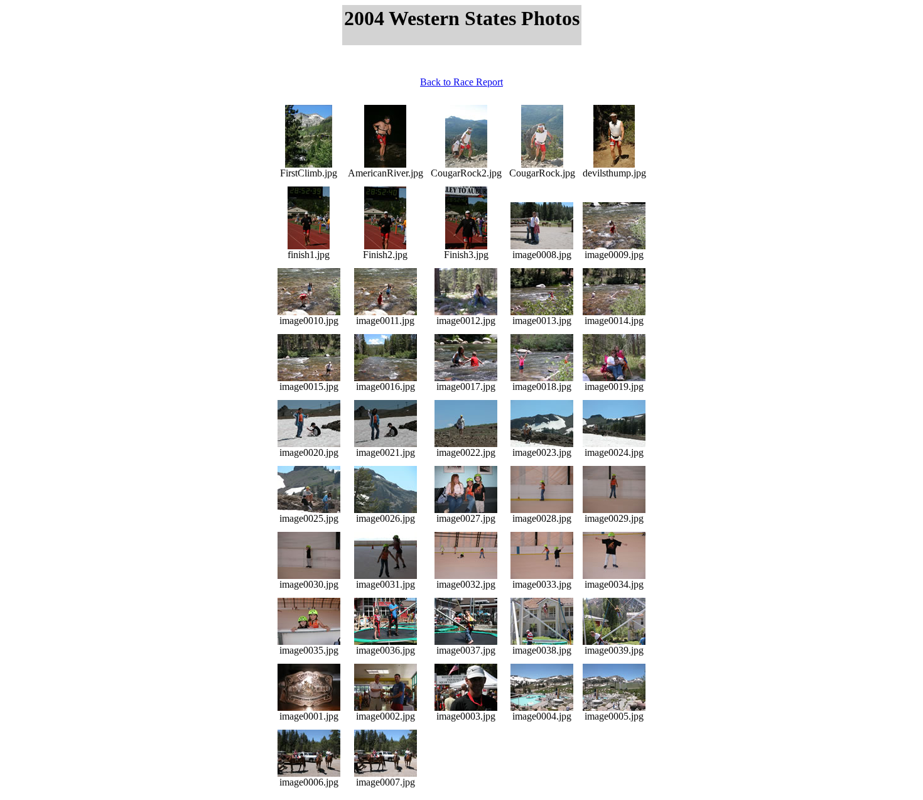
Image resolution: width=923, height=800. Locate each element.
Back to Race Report (461, 82)
